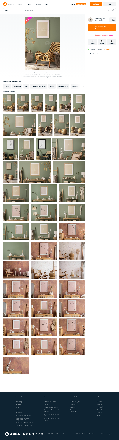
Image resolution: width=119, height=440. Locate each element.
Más (46, 4)
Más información (94, 54)
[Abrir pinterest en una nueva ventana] (33, 434)
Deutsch (99, 410)
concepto (75, 86)
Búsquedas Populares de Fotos (52, 415)
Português (100, 407)
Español (99, 404)
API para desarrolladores (23, 415)
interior (7, 86)
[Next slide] (82, 86)
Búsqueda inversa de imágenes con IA (22, 419)
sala (26, 86)
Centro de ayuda (75, 402)
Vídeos (29, 4)
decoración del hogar (39, 86)
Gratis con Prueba (102, 28)
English (99, 402)
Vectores (11, 4)
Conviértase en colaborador (74, 410)
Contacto (72, 404)
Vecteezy (18, 404)
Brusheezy (19, 402)
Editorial (38, 4)
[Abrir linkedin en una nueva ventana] (30, 434)
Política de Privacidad (93, 434)
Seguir (112, 21)
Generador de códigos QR (24, 425)
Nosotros (73, 407)
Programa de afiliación (51, 407)
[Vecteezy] (5, 4)
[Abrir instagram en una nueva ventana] (27, 434)
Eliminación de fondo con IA (24, 422)
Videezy (18, 407)
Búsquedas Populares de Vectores (52, 410)
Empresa (18, 410)
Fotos (20, 4)
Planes (73, 4)
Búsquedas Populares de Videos (52, 419)
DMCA (46, 404)
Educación (19, 412)
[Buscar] (108, 10)
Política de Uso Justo (106, 434)
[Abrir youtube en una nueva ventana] (42, 434)
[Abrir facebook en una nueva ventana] (24, 434)
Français (99, 412)
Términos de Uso (81, 434)
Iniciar (110, 4)
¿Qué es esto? (106, 49)
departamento (63, 86)
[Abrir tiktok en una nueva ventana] (36, 434)
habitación (17, 86)
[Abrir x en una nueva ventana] (39, 434)
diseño (52, 86)
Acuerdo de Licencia (50, 402)
